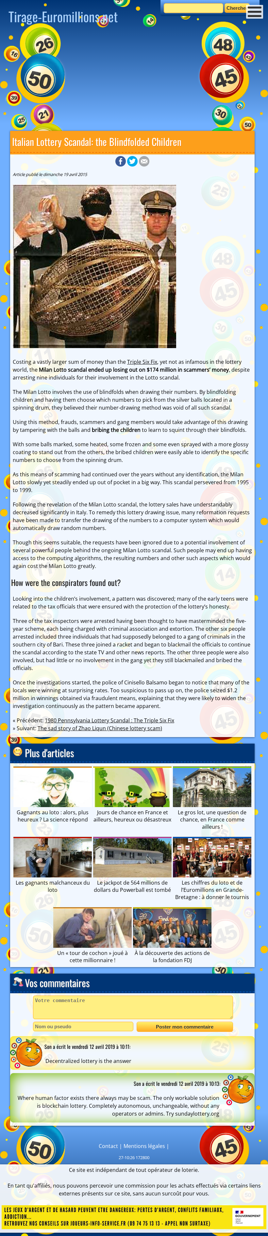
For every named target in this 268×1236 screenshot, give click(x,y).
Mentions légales (144, 1146)
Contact (108, 1146)
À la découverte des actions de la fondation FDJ (172, 956)
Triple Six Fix (142, 361)
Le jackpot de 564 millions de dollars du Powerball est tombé (132, 886)
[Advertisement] (134, 80)
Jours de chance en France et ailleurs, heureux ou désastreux (132, 816)
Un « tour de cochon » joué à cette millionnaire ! (92, 956)
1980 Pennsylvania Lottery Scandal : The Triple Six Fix (109, 720)
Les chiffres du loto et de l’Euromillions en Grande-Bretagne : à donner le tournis (212, 890)
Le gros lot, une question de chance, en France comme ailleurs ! (212, 819)
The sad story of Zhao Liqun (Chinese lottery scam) (100, 728)
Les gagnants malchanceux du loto (53, 886)
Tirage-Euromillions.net (63, 16)
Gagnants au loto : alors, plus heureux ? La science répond (53, 816)
